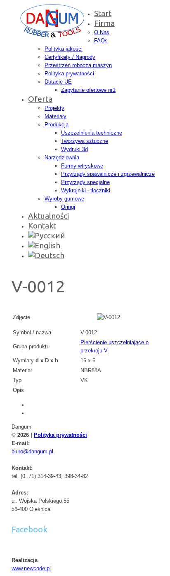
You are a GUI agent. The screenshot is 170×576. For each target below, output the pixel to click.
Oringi (68, 207)
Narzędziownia (62, 157)
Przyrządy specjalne (85, 182)
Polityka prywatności (69, 73)
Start (102, 13)
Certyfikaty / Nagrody (70, 57)
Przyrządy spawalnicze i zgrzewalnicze (108, 174)
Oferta (40, 98)
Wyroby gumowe (64, 199)
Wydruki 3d (74, 149)
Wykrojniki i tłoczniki (85, 190)
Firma (104, 23)
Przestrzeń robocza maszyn (78, 65)
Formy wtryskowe (82, 166)
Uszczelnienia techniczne (91, 133)
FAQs (101, 40)
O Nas (101, 32)
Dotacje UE (58, 82)
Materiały (55, 116)
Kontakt (42, 225)
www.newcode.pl (31, 568)
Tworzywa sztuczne (84, 141)
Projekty (54, 108)
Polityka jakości (64, 49)
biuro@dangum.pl (32, 451)
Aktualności (48, 215)
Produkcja (56, 124)
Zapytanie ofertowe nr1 (88, 90)
